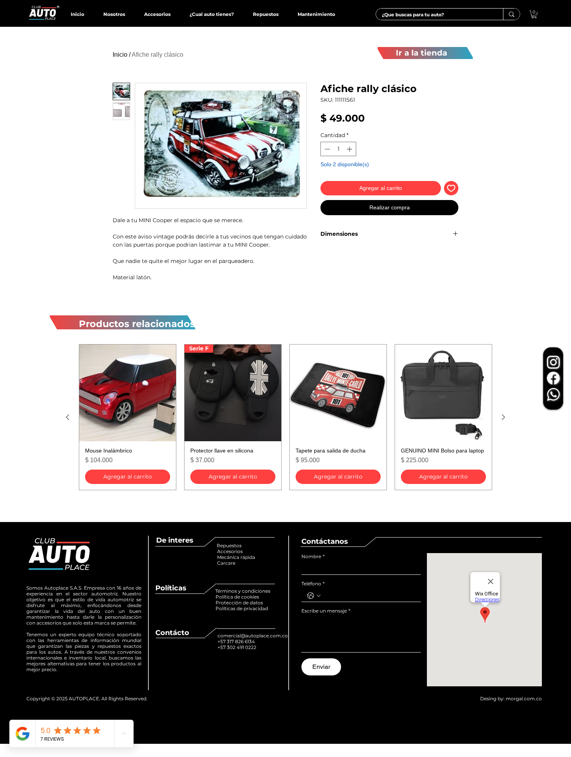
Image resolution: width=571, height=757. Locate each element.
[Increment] (350, 149)
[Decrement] (326, 149)
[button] (534, 14)
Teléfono (313, 583)
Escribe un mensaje (325, 611)
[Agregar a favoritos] (451, 188)
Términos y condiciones (242, 591)
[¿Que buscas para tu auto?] (511, 14)
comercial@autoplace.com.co (253, 636)
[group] (285, 417)
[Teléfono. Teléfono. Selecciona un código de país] (314, 595)
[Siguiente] (503, 417)
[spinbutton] (338, 149)
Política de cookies (238, 597)
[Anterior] (67, 417)
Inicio (120, 54)
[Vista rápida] (127, 393)
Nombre (313, 556)
